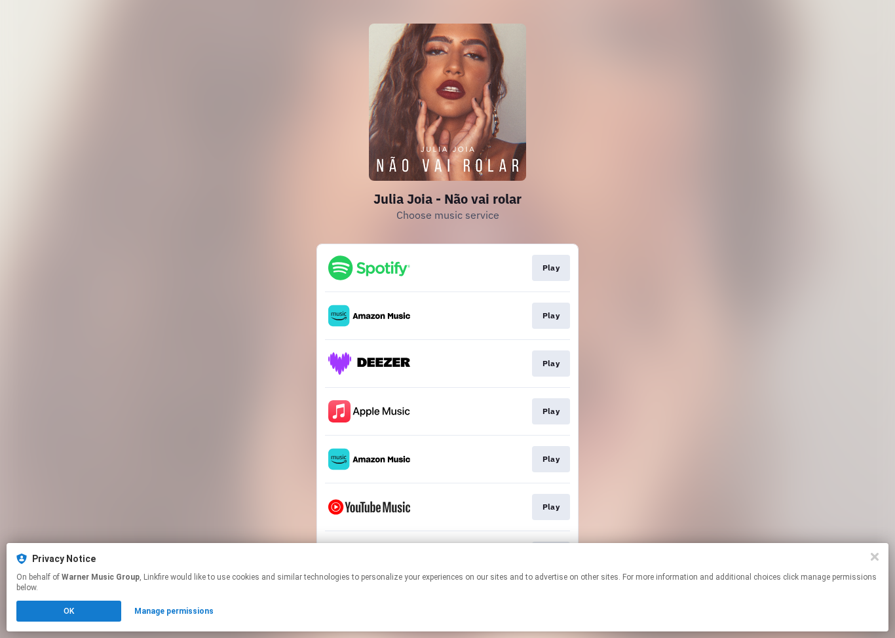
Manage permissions (174, 611)
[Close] (874, 556)
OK (69, 611)
